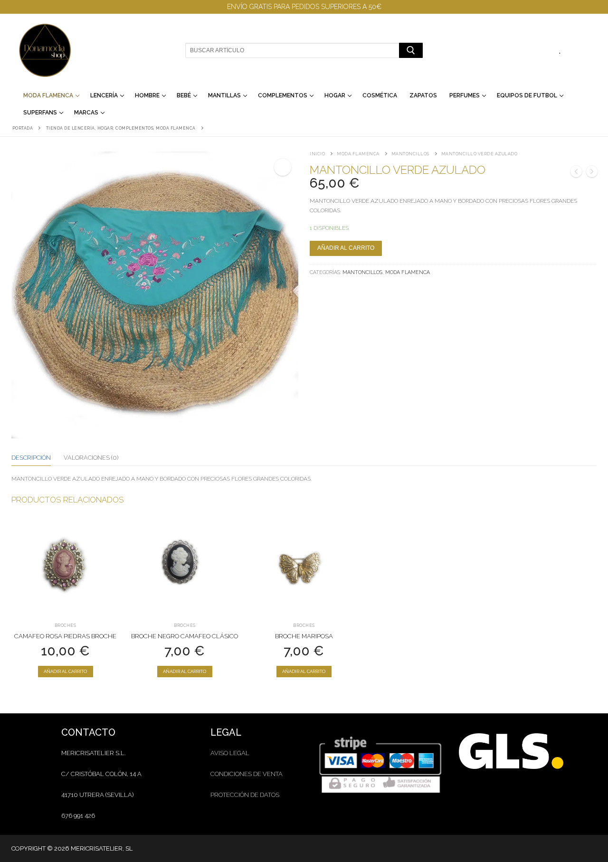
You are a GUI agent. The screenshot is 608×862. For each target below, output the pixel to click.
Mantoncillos (410, 154)
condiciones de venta (246, 773)
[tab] (31, 458)
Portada (22, 128)
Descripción (31, 457)
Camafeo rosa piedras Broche (65, 636)
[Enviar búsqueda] (410, 50)
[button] (282, 167)
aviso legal (229, 753)
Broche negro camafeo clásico (184, 636)
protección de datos (244, 794)
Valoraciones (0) (91, 457)
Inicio (317, 154)
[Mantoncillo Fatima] (576, 173)
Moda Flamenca (358, 154)
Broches (65, 625)
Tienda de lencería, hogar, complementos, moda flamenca (121, 128)
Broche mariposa (304, 636)
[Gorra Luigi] (592, 173)
